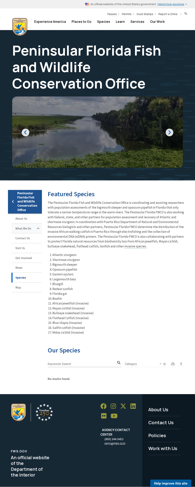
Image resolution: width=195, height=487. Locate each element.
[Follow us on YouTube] (115, 416)
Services (137, 21)
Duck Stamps (145, 14)
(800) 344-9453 (113, 439)
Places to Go (81, 21)
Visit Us (20, 248)
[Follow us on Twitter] (124, 406)
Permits (127, 14)
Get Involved (23, 258)
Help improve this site (170, 483)
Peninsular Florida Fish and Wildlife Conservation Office (27, 201)
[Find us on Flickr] (105, 416)
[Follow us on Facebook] (104, 406)
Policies (157, 435)
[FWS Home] (19, 27)
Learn (120, 21)
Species (103, 21)
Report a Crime (167, 14)
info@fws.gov (114, 444)
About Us (21, 218)
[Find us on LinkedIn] (134, 406)
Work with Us (162, 448)
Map (18, 287)
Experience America (50, 21)
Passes (112, 14)
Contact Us (22, 238)
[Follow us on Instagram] (115, 406)
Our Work (157, 21)
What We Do (23, 228)
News (18, 267)
